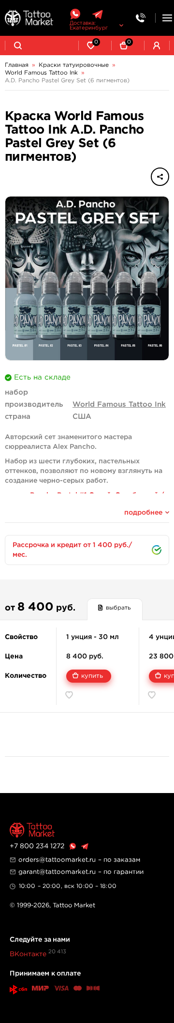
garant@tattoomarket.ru (57, 872)
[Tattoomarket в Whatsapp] (75, 14)
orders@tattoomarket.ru (57, 860)
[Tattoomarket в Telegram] (97, 14)
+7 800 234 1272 (37, 846)
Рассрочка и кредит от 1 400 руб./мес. (72, 550)
